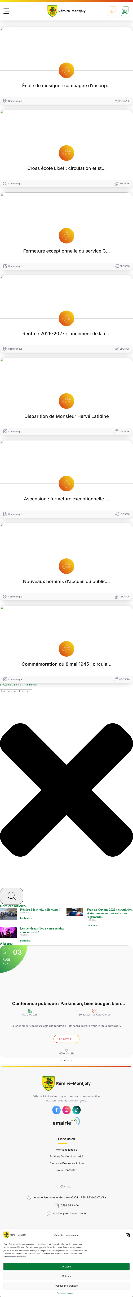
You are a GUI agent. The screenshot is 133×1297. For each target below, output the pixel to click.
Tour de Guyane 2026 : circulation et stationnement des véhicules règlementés (109, 913)
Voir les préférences (66, 1285)
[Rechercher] (11, 896)
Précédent (5, 684)
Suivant (33, 684)
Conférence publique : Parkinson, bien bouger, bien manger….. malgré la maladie (66, 1003)
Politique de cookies (65, 1293)
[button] (128, 1235)
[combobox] (16, 691)
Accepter (66, 1266)
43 (26, 684)
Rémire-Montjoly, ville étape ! (40, 909)
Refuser (66, 1276)
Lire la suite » (26, 918)
